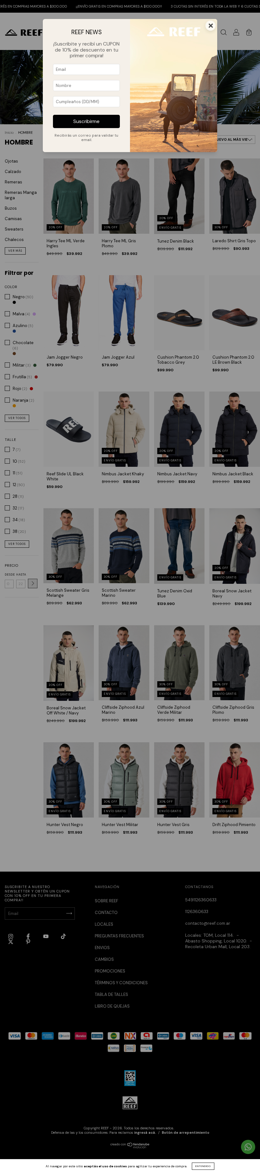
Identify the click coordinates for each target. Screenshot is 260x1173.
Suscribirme (86, 121)
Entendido (203, 1166)
